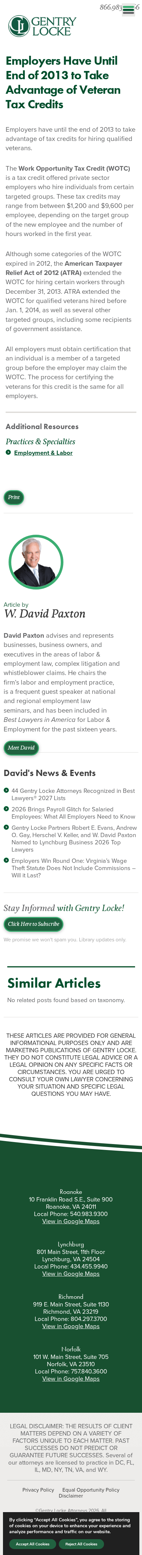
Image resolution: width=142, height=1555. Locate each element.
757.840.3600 (89, 1371)
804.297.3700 (89, 1319)
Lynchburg (71, 1244)
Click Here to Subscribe (33, 924)
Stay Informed (64, 909)
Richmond (71, 1296)
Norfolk (71, 1349)
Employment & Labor (43, 452)
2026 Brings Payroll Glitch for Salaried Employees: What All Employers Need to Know (73, 813)
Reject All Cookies (81, 1544)
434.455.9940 (89, 1266)
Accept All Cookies (33, 1544)
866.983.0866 (119, 8)
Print (14, 497)
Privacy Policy (38, 1490)
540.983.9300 (89, 1214)
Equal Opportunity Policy (91, 1490)
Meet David (21, 748)
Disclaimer (71, 1496)
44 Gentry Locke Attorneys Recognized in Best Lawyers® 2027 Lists (73, 794)
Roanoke (71, 1191)
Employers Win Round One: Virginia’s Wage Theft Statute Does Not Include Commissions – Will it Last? (74, 868)
